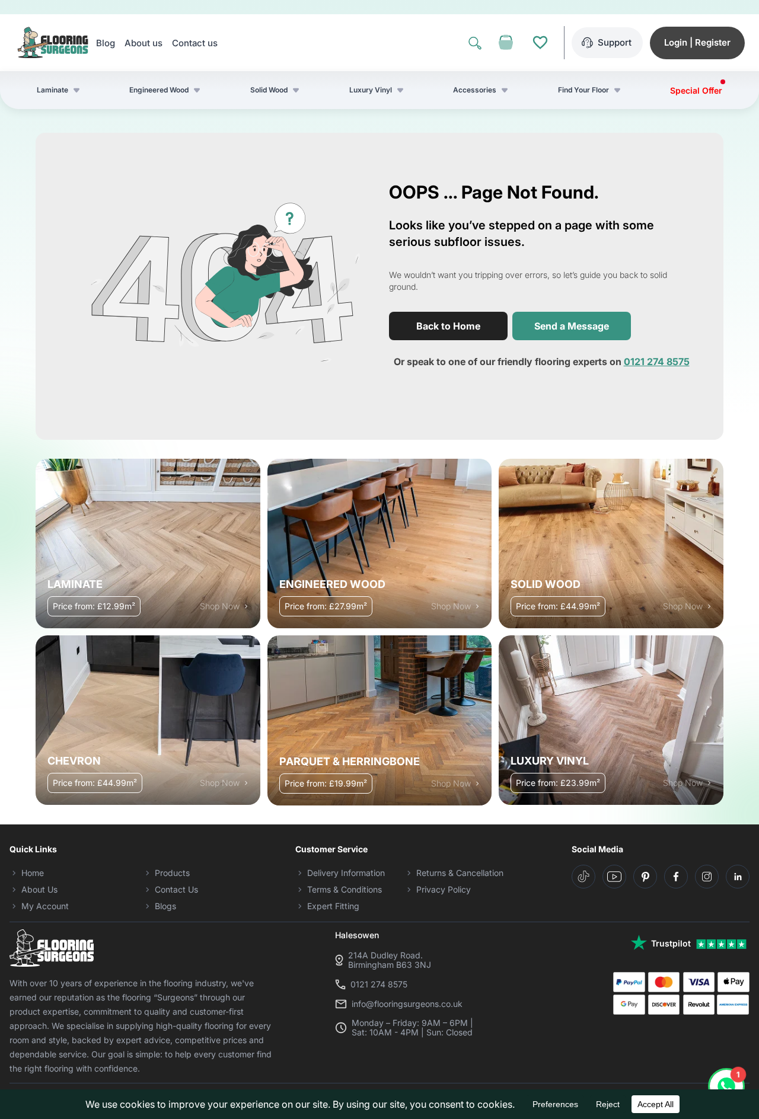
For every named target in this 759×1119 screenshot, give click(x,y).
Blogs (165, 906)
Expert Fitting (333, 906)
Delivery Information (346, 873)
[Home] (52, 43)
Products (172, 873)
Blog (105, 43)
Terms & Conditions (344, 889)
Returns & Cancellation (459, 873)
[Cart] (506, 42)
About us (143, 43)
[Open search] (475, 42)
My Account (45, 906)
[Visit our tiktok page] (583, 876)
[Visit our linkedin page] (738, 876)
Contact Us (176, 889)
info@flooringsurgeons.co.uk (407, 1004)
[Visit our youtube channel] (614, 876)
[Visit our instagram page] (707, 876)
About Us (39, 889)
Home (32, 873)
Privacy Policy (443, 889)
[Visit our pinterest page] (645, 876)
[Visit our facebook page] (676, 876)
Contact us (195, 43)
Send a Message (571, 326)
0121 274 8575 (657, 361)
